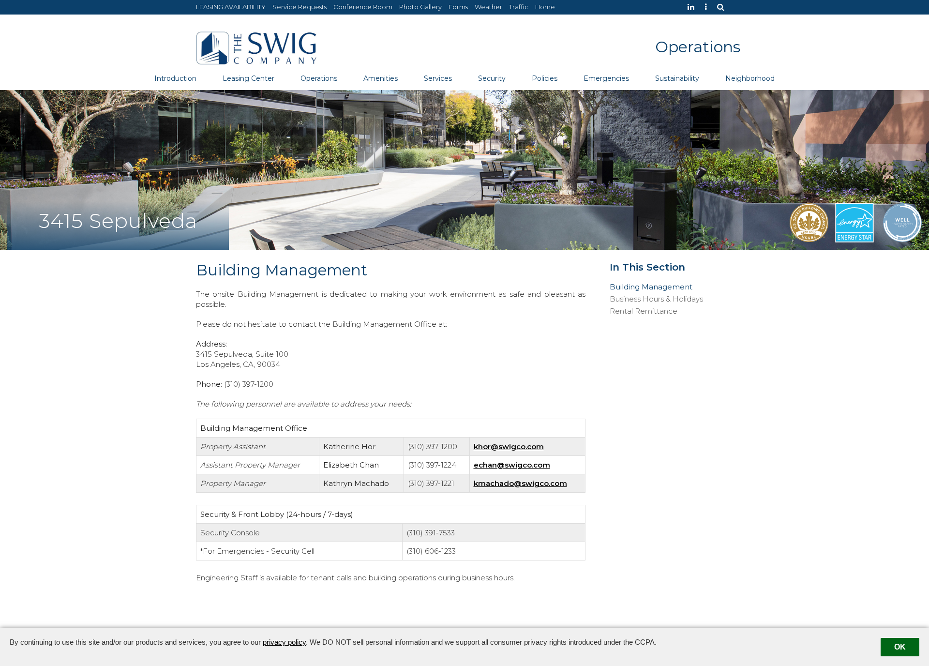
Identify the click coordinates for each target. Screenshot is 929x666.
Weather (488, 7)
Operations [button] (318, 78)
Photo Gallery (420, 7)
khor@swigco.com (509, 446)
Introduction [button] (175, 78)
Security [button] (492, 78)
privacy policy (284, 642)
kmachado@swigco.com (520, 483)
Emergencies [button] (606, 78)
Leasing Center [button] (248, 78)
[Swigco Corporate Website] (708, 7)
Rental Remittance (643, 311)
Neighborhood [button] (750, 78)
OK (900, 647)
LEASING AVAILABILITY (231, 7)
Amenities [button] (380, 78)
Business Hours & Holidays (656, 299)
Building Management (651, 287)
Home (545, 7)
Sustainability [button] (677, 78)
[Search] (723, 7)
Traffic (518, 7)
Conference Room (362, 7)
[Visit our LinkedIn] (693, 7)
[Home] (256, 47)
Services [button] (438, 78)
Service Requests (299, 7)
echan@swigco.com (512, 464)
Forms (458, 7)
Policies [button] (544, 78)
